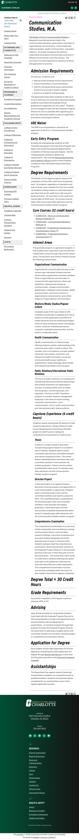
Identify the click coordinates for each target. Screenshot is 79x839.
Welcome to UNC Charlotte (11, 56)
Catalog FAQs (10, 43)
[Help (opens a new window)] (74, 18)
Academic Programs (13, 99)
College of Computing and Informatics (10, 142)
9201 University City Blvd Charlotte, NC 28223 (39, 717)
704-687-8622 (39, 728)
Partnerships (34, 778)
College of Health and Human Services (13, 166)
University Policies (37, 793)
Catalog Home (10, 31)
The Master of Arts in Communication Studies (48, 37)
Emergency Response (38, 814)
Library (32, 770)
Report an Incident (37, 811)
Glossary (8, 237)
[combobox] (56, 13)
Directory (33, 767)
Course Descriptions (13, 104)
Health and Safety (36, 818)
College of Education (8, 151)
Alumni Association (37, 753)
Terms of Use (34, 789)
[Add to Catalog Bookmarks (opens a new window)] (66, 18)
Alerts (31, 807)
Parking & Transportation (35, 761)
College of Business (12, 135)
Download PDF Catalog (10, 193)
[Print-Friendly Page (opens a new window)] (72, 18)
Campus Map (10, 215)
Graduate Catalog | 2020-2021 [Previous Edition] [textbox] (52, 13)
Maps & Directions (37, 756)
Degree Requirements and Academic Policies (12, 116)
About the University (12, 62)
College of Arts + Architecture (11, 129)
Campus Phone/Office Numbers (10, 223)
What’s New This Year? (11, 37)
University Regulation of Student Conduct (11, 85)
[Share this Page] (69, 18)
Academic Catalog (11, 8)
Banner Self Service (53, 655)
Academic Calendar (12, 211)
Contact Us (34, 785)
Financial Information (9, 68)
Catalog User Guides (9, 231)
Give (31, 774)
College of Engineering (9, 158)
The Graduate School (10, 75)
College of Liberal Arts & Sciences (11, 173)
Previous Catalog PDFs (11, 200)
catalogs (20, 834)
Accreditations (10, 108)
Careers (32, 782)
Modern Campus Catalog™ (44, 837)
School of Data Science (10, 181)
